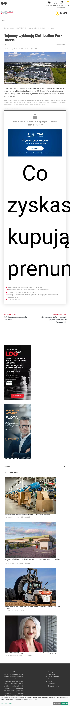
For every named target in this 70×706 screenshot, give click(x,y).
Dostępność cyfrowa (53, 686)
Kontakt (50, 681)
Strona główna (8, 28)
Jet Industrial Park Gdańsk (15, 563)
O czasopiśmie (52, 672)
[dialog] (35, 701)
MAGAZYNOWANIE (20, 28)
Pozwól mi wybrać (6, 703)
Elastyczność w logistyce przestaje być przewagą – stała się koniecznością (27, 514)
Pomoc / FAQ (51, 683)
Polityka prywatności (53, 676)
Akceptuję (65, 703)
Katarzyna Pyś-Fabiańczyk (15, 655)
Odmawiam (56, 703)
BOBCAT (10, 611)
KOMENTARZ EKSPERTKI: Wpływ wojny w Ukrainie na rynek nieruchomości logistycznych (31, 653)
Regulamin (51, 679)
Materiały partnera (13, 517)
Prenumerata (51, 674)
